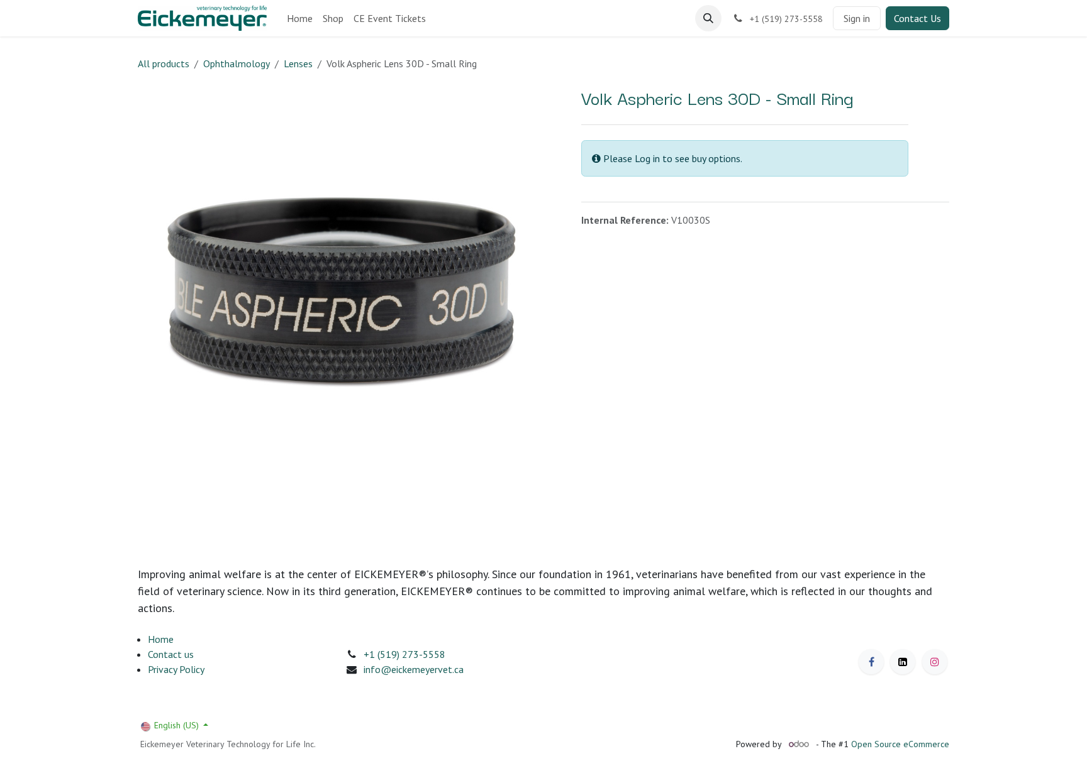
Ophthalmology (236, 63)
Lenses (298, 63)
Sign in (857, 18)
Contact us (171, 654)
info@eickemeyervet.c (411, 669)
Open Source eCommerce (900, 744)
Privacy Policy (176, 669)
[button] (708, 18)
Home (161, 639)
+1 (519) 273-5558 (404, 654)
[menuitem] (300, 18)
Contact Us (917, 18)
